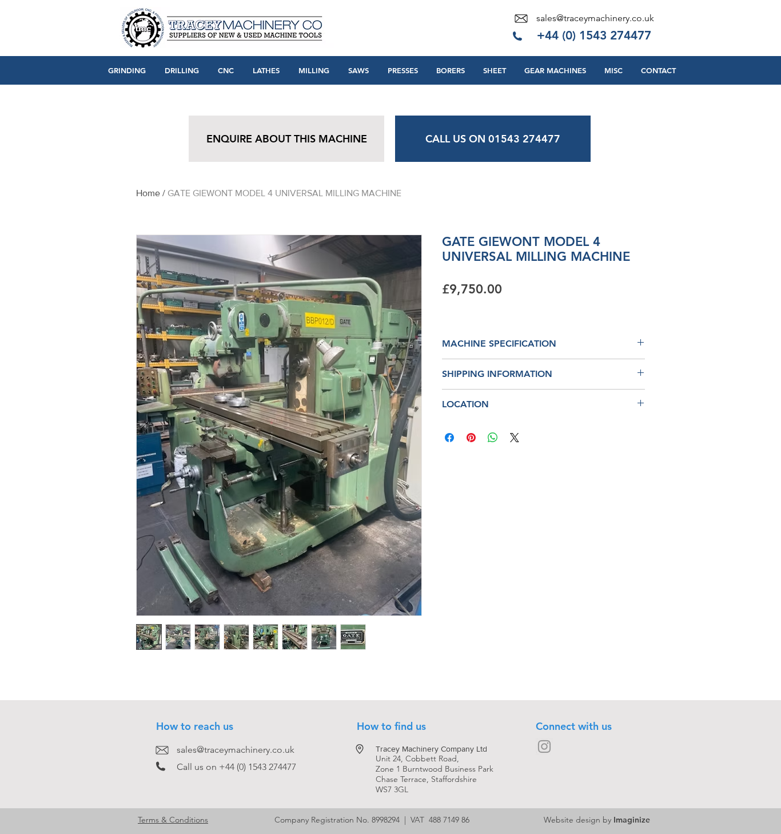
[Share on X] (514, 437)
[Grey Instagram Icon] (544, 746)
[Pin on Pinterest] (471, 437)
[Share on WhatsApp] (493, 437)
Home (148, 193)
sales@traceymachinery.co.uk (595, 18)
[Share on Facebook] (449, 437)
